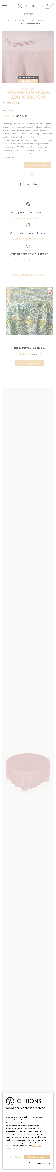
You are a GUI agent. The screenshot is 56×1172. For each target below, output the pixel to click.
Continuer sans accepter (39, 1163)
